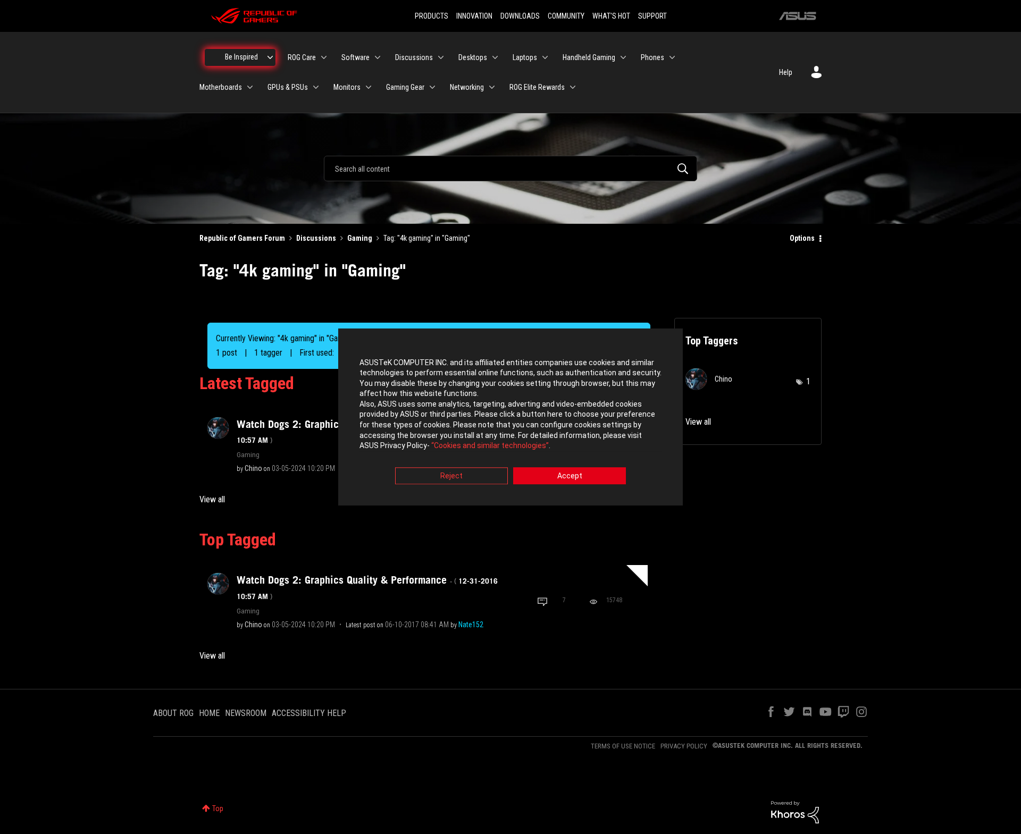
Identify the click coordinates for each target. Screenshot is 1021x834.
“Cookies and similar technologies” (490, 446)
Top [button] (217, 808)
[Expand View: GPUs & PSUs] (316, 87)
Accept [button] (569, 475)
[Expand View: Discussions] (441, 57)
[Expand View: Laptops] (545, 57)
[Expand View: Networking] (492, 87)
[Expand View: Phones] (672, 57)
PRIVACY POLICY (683, 746)
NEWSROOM (245, 713)
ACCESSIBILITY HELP (309, 713)
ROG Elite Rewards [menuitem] (537, 87)
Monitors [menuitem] (347, 87)
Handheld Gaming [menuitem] (589, 57)
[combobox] (510, 168)
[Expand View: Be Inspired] (270, 57)
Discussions (316, 238)
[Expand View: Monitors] (368, 87)
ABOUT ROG (173, 713)
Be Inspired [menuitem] (241, 57)
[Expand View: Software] (377, 57)
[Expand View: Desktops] (495, 57)
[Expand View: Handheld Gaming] (623, 57)
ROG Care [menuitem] (302, 57)
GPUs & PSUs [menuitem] (287, 87)
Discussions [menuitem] (414, 57)
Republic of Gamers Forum (242, 238)
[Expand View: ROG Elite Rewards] (572, 87)
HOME (209, 713)
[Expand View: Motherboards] (250, 87)
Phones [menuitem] (652, 57)
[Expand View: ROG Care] (324, 57)
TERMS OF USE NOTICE (623, 746)
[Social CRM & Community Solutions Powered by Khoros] (795, 811)
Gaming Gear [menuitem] (405, 87)
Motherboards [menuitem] (220, 87)
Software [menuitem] (355, 57)
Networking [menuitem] (467, 87)
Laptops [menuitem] (525, 57)
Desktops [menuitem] (472, 57)
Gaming (359, 238)
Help (785, 72)
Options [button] (802, 238)
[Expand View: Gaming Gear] (432, 87)
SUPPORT (652, 16)
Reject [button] (451, 475)
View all (212, 499)
